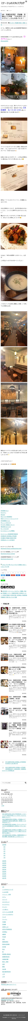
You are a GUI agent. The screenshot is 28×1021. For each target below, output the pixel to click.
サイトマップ (22, 1015)
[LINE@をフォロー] (13, 587)
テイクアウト (5, 904)
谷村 (3, 964)
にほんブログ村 (5, 566)
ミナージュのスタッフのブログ (14, 1017)
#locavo (3, 514)
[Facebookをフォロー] (5, 587)
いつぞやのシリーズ (7, 889)
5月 (4, 849)
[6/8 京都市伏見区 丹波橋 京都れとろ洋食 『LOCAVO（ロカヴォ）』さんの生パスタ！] (18, 575)
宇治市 (4, 936)
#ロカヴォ (3, 512)
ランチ (4, 917)
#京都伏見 (3, 536)
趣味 (3, 966)
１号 (3, 974)
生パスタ (11, 597)
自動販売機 (5, 959)
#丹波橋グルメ (5, 510)
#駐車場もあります (6, 526)
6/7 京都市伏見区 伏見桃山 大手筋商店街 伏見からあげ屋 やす (15, 762)
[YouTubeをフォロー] (10, 587)
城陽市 (4, 934)
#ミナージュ (4, 534)
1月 (4, 857)
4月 (4, 851)
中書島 (21, 591)
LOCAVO (4, 591)
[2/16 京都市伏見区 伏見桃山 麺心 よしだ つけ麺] (4, 670)
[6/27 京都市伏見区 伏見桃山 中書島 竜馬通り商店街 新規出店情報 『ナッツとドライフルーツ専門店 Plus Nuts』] (4, 726)
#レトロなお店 (5, 528)
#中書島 (3, 538)
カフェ (4, 897)
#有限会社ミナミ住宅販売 (8, 540)
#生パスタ (3, 516)
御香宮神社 (5, 941)
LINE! (3, 578)
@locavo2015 (4, 41)
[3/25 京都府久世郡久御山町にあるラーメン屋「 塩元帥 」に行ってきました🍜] (4, 627)
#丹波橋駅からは (5, 520)
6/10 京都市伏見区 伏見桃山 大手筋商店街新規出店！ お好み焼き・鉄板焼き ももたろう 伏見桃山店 (14, 769)
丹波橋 (17, 22)
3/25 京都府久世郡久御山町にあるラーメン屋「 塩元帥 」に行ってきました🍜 (17, 626)
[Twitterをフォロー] (2, 587)
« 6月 (2, 805)
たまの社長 (5, 892)
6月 (4, 847)
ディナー (12, 22)
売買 (7, 597)
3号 (3, 887)
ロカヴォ (16, 591)
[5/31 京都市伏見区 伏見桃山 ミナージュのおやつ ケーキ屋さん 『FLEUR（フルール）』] (4, 640)
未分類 (4, 946)
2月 (4, 855)
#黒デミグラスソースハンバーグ (9, 518)
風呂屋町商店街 (6, 971)
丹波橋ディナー (7, 593)
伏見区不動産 (6, 595)
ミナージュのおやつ (7, 914)
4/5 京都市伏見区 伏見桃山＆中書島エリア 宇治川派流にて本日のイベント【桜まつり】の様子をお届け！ (14, 831)
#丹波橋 (14, 536)
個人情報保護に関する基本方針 (10, 1015)
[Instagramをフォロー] (7, 587)
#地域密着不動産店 (13, 534)
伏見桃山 (19, 595)
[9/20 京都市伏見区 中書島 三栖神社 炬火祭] (4, 699)
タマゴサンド (5, 902)
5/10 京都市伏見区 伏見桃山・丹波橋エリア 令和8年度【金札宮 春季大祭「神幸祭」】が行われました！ (14, 821)
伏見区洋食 (13, 595)
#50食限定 (9, 516)
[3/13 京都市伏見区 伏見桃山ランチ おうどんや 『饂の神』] (4, 711)
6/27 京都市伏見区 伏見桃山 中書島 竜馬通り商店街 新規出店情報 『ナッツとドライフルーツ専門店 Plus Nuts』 (18, 726)
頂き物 (4, 969)
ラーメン (4, 919)
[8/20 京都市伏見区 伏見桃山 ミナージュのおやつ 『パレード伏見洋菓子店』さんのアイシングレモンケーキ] (4, 744)
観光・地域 (22, 22)
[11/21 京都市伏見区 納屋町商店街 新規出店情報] (4, 657)
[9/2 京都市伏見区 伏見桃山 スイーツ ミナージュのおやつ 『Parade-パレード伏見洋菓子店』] (4, 610)
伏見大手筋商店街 (7, 929)
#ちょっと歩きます (6, 522)
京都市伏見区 (15, 593)
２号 (3, 976)
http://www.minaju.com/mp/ (8, 553)
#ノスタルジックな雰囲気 (8, 531)
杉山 (3, 949)
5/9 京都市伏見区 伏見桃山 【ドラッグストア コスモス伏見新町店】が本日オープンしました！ (14, 826)
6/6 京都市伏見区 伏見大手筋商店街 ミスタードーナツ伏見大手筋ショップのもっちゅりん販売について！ (14, 815)
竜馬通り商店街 (6, 954)
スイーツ (4, 899)
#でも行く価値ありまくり (8, 524)
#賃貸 (11, 538)
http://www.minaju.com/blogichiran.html (11, 548)
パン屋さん (5, 909)
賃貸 (15, 597)
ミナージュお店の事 (7, 912)
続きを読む (24, 634)
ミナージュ (11, 591)
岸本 (3, 939)
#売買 (14, 538)
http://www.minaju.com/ (7, 559)
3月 (4, 853)
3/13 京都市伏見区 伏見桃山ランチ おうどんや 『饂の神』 (17, 710)
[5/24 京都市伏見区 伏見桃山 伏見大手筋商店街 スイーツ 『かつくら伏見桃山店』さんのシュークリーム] (4, 683)
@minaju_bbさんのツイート (8, 984)
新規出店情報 (5, 944)
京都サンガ (5, 927)
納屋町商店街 (5, 956)
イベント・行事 (6, 894)
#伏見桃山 (9, 536)
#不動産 (7, 538)
